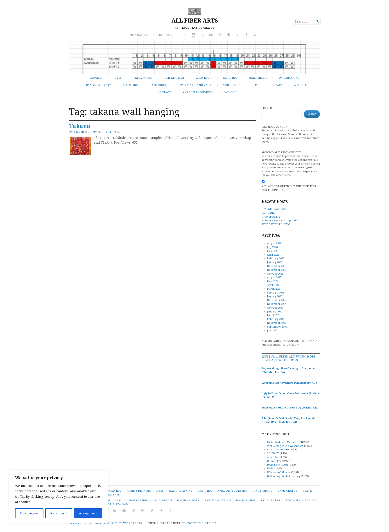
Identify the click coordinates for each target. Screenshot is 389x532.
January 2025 (274, 296)
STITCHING (130, 85)
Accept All (88, 513)
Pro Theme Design (201, 523)
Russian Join (274, 461)
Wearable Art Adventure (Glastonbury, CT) (289, 382)
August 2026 (274, 243)
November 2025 (276, 269)
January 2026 (274, 262)
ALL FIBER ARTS (194, 20)
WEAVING (202, 77)
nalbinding (245, 500)
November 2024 (276, 303)
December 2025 (276, 266)
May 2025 (272, 281)
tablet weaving (218, 500)
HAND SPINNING (139, 490)
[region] (58, 496)
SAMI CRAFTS (287, 490)
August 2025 (274, 277)
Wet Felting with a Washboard (285, 445)
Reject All (58, 513)
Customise (29, 513)
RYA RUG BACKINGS (274, 209)
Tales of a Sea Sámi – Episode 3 (280, 220)
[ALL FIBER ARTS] (194, 57)
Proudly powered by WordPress (115, 523)
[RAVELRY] (152, 510)
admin (79, 132)
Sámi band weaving (131, 500)
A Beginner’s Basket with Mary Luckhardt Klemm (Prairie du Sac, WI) (288, 420)
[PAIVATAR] (171, 510)
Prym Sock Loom (277, 464)
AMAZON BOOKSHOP (197, 92)
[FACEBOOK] (161, 510)
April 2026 (273, 254)
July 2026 (272, 247)
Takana (79, 126)
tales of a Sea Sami (113, 504)
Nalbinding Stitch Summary (283, 476)
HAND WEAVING (109, 490)
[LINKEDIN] (115, 510)
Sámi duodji (162, 500)
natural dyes (188, 500)
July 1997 (272, 330)
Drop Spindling (271, 216)
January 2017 (274, 311)
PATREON (230, 92)
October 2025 (275, 273)
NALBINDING (258, 77)
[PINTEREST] (143, 510)
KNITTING (230, 77)
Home (254, 85)
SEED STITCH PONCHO (276, 224)
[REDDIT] (134, 510)
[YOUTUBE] (124, 510)
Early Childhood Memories (283, 442)
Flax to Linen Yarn (278, 449)
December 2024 (276, 300)
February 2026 (275, 258)
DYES (118, 77)
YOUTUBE (230, 85)
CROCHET (96, 77)
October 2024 (275, 307)
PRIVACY (277, 85)
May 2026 (272, 250)
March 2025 (274, 288)
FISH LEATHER (173, 77)
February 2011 (275, 319)
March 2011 (274, 315)
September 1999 (277, 326)
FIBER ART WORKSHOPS (280, 360)
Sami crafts (270, 500)
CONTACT (164, 92)
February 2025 (275, 292)
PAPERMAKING (289, 77)
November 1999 (276, 322)
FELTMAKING (142, 77)
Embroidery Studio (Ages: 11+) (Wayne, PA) (289, 407)
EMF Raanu (268, 212)
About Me (301, 85)
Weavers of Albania (278, 472)
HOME (271, 468)
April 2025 (273, 285)
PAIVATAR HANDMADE (195, 85)
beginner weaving (300, 500)
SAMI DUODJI (159, 85)
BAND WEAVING (181, 490)
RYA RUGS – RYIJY (98, 85)
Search (267, 108)
